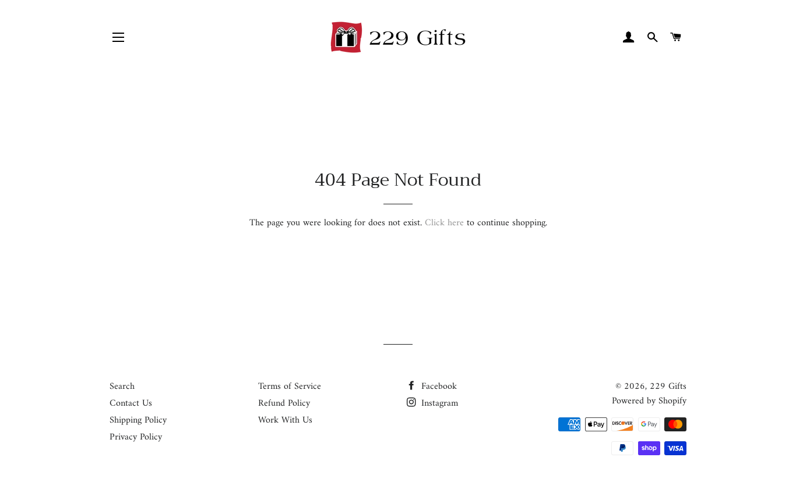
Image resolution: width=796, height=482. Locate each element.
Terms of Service (289, 386)
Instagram (438, 403)
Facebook (437, 386)
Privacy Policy (136, 437)
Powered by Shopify (649, 401)
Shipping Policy (138, 420)
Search (122, 386)
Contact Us (131, 403)
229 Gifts (668, 386)
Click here (444, 223)
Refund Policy (284, 403)
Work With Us (285, 420)
